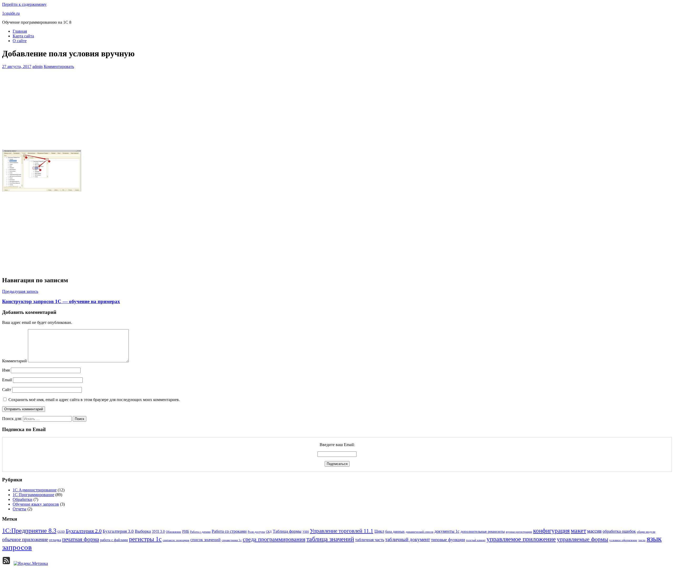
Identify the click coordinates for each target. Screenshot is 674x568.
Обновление (173, 531)
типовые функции (448, 539)
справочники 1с (232, 540)
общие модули (646, 531)
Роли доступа (256, 531)
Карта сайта (23, 36)
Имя (6, 370)
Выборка (143, 531)
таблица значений (330, 538)
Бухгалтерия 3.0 (118, 531)
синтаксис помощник (176, 540)
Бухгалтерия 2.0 (84, 531)
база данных (395, 532)
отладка (55, 540)
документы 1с (446, 531)
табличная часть (369, 539)
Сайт (6, 389)
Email (7, 380)
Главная (20, 31)
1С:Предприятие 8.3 (29, 530)
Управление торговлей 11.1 (341, 531)
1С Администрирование (35, 490)
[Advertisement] (337, 108)
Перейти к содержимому (24, 4)
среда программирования (274, 539)
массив (594, 531)
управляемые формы (582, 539)
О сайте (20, 40)
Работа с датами (200, 531)
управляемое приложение (521, 538)
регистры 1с (145, 539)
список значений (205, 539)
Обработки (22, 499)
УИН (306, 531)
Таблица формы (287, 531)
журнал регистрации (519, 531)
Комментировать (59, 66)
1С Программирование (33, 494)
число (642, 540)
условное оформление (623, 540)
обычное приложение (25, 539)
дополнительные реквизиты (482, 532)
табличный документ (407, 539)
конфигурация (551, 530)
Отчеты (19, 509)
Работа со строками (229, 531)
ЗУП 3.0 (158, 532)
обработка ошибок (619, 531)
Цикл (379, 531)
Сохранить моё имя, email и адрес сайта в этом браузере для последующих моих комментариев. (94, 399)
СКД (269, 531)
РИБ (185, 532)
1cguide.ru (11, 13)
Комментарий (14, 361)
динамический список (419, 531)
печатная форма (80, 539)
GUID (61, 531)
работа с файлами (114, 540)
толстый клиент (475, 540)
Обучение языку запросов (36, 504)
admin (37, 66)
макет (578, 530)
